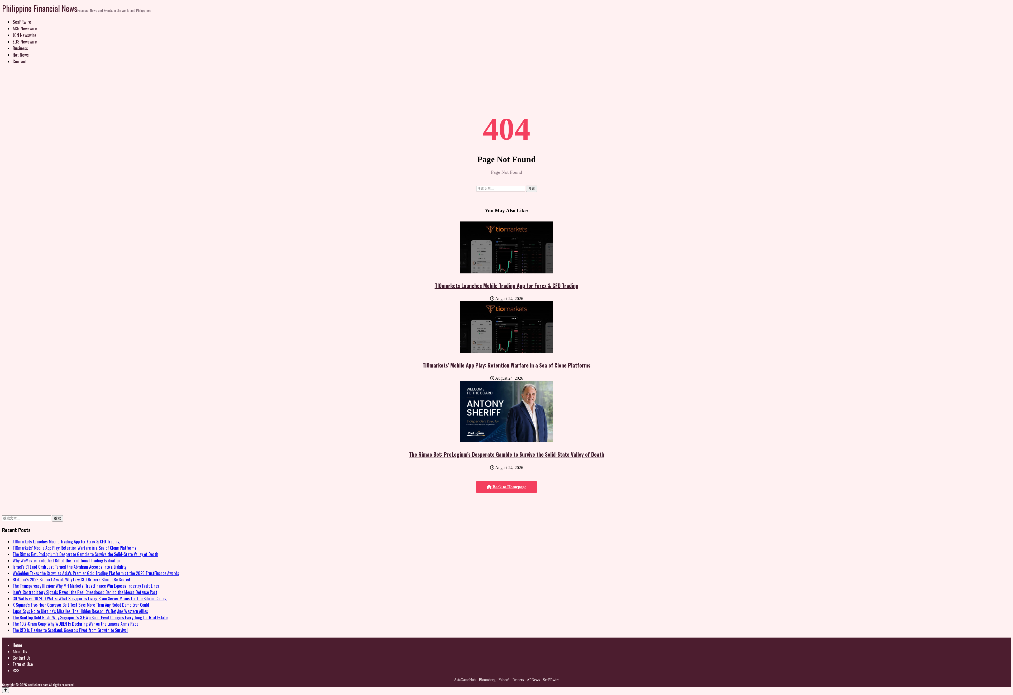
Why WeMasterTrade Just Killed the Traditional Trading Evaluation (66, 560)
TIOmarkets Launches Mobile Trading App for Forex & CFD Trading (507, 285)
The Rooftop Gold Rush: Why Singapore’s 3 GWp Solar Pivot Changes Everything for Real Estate (90, 617)
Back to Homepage (508, 487)
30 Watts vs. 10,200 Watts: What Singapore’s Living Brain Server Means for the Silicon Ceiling (89, 598)
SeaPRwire (22, 21)
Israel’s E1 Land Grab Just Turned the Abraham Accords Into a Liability (69, 567)
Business (20, 48)
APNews (533, 680)
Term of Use (23, 664)
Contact (20, 61)
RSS (16, 670)
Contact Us (22, 658)
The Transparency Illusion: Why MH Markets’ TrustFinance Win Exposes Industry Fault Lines (86, 586)
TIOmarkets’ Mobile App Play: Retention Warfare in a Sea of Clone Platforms (506, 365)
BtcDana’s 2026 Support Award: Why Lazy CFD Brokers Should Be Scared (71, 579)
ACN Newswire (25, 28)
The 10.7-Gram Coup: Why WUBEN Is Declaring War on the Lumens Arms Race (75, 624)
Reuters (518, 680)
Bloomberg (487, 680)
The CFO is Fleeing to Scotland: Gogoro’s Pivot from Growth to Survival (70, 630)
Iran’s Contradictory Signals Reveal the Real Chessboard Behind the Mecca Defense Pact (85, 592)
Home (17, 645)
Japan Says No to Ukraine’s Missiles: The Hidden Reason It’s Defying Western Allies (80, 611)
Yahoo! (504, 680)
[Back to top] (5, 690)
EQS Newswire (25, 41)
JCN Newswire (24, 35)
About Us (20, 651)
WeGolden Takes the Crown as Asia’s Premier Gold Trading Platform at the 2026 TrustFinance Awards (96, 573)
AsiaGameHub (465, 680)
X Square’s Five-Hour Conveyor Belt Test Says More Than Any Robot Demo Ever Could (81, 605)
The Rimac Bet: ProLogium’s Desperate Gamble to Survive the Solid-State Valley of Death (506, 454)
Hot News (21, 54)
